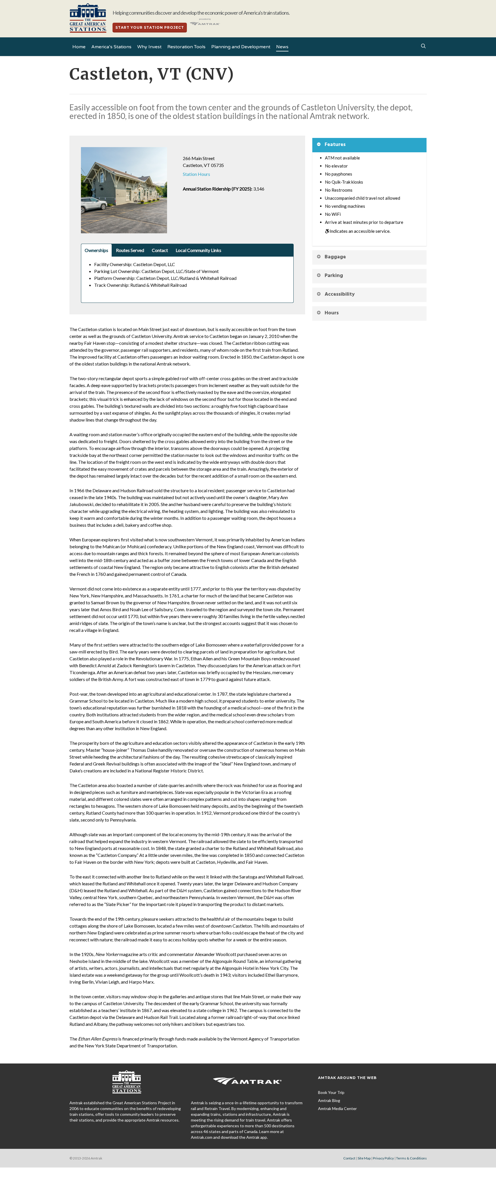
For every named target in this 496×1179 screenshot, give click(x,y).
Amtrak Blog (329, 1100)
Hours (332, 313)
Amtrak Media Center (337, 1108)
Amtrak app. (257, 1137)
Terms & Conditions (411, 1158)
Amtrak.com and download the (218, 1137)
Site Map (364, 1158)
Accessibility (340, 294)
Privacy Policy (383, 1158)
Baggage (335, 257)
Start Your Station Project (149, 27)
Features (335, 145)
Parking (334, 276)
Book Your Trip (331, 1092)
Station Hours (196, 174)
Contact (349, 1158)
